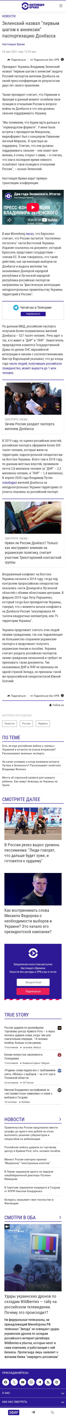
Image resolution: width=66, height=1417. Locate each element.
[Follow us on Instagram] (31, 1382)
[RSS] (48, 1382)
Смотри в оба (20, 1218)
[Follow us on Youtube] (22, 1382)
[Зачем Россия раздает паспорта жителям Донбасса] (33, 399)
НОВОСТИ (14, 1119)
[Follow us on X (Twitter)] (14, 1382)
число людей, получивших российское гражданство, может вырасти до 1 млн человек (32, 368)
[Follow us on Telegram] (39, 1382)
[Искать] (52, 1412)
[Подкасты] (56, 1382)
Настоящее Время (13, 44)
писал (30, 234)
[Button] (16, 59)
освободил (9, 482)
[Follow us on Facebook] (5, 1382)
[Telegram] (33, 1412)
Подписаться (33, 314)
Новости (9, 16)
